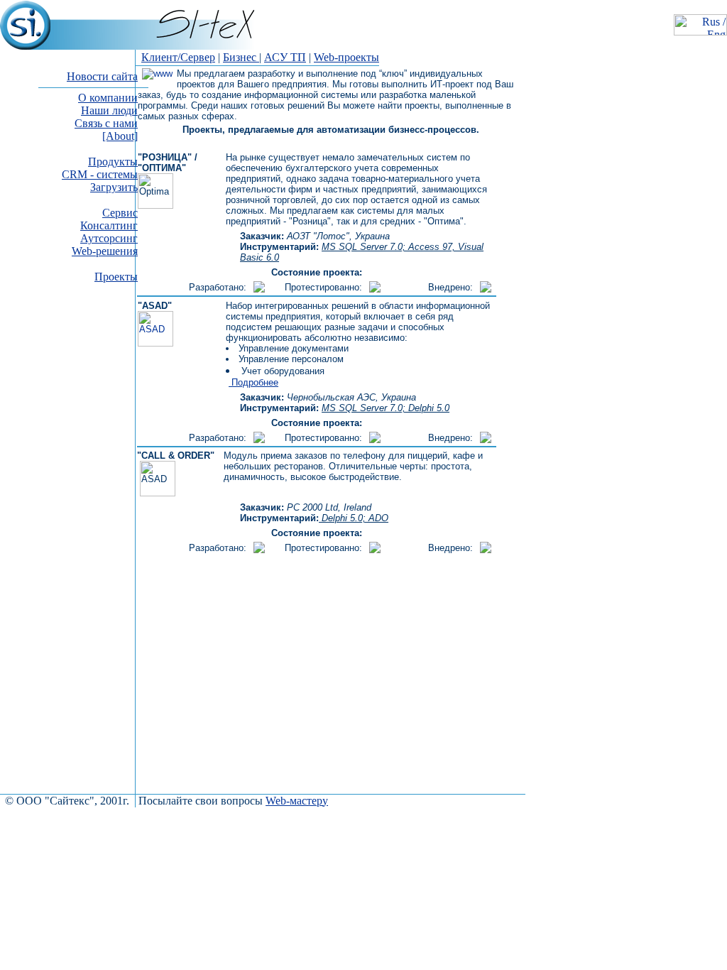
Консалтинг (109, 225)
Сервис (120, 213)
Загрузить (114, 187)
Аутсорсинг (109, 238)
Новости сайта (102, 76)
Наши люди (109, 110)
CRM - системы (100, 174)
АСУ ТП (285, 57)
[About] (120, 136)
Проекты (116, 277)
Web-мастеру (297, 801)
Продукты (113, 162)
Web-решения (105, 251)
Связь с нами (106, 123)
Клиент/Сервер (178, 57)
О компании (108, 98)
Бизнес (241, 57)
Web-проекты (346, 57)
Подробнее (253, 382)
